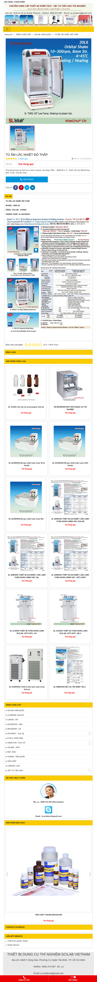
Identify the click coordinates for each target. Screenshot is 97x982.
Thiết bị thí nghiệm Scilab (17, 941)
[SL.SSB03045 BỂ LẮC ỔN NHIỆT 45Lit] (69, 665)
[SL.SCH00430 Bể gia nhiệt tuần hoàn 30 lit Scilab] (26, 441)
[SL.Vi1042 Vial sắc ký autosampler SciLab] (26, 385)
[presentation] (7, 874)
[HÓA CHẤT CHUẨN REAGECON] (48, 869)
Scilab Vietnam (13, 945)
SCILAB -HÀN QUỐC (15, 710)
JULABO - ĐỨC (13, 747)
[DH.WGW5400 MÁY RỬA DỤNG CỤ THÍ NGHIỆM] (70, 385)
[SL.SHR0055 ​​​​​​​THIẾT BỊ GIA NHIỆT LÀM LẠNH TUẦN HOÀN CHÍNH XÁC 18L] (26, 553)
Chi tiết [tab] (8, 196)
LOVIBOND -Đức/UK (15, 715)
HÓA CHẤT (11, 761)
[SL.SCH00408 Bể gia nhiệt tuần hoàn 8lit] (26, 497)
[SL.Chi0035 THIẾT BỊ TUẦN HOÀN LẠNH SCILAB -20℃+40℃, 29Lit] (70, 609)
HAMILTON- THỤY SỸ (16, 743)
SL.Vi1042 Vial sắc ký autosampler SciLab (26, 407)
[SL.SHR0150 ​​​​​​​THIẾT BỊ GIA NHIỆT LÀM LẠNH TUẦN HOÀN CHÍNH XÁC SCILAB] (70, 497)
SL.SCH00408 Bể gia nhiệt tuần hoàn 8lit (26, 519)
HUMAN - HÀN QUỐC (16, 757)
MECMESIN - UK (14, 729)
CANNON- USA (13, 766)
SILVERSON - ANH (14, 724)
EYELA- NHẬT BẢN (15, 738)
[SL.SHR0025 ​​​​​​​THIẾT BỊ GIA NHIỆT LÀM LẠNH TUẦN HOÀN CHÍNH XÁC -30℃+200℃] (70, 553)
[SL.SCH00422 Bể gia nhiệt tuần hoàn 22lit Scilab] (70, 441)
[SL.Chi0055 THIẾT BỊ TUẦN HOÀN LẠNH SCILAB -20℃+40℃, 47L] (26, 609)
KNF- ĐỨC (11, 752)
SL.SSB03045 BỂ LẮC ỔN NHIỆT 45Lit (69, 687)
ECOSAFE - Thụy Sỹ (15, 733)
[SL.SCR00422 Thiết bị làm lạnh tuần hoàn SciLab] (26, 665)
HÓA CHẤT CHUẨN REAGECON (48, 915)
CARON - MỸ (12, 720)
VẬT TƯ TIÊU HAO (15, 770)
